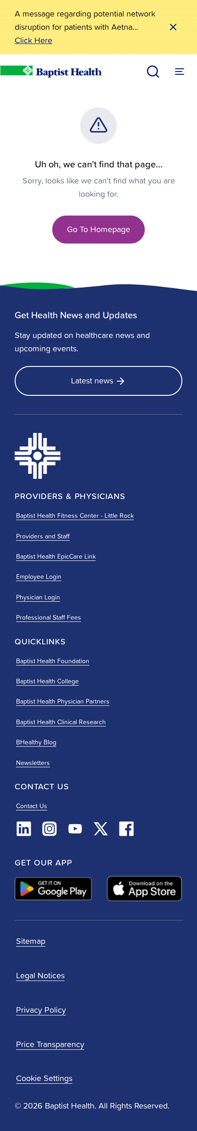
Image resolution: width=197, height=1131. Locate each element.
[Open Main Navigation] (180, 71)
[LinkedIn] (24, 829)
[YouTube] (75, 829)
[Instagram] (49, 829)
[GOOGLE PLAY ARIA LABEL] (53, 888)
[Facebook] (126, 829)
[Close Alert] (173, 27)
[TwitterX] (101, 829)
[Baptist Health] (69, 456)
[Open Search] (153, 71)
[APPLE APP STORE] (144, 889)
